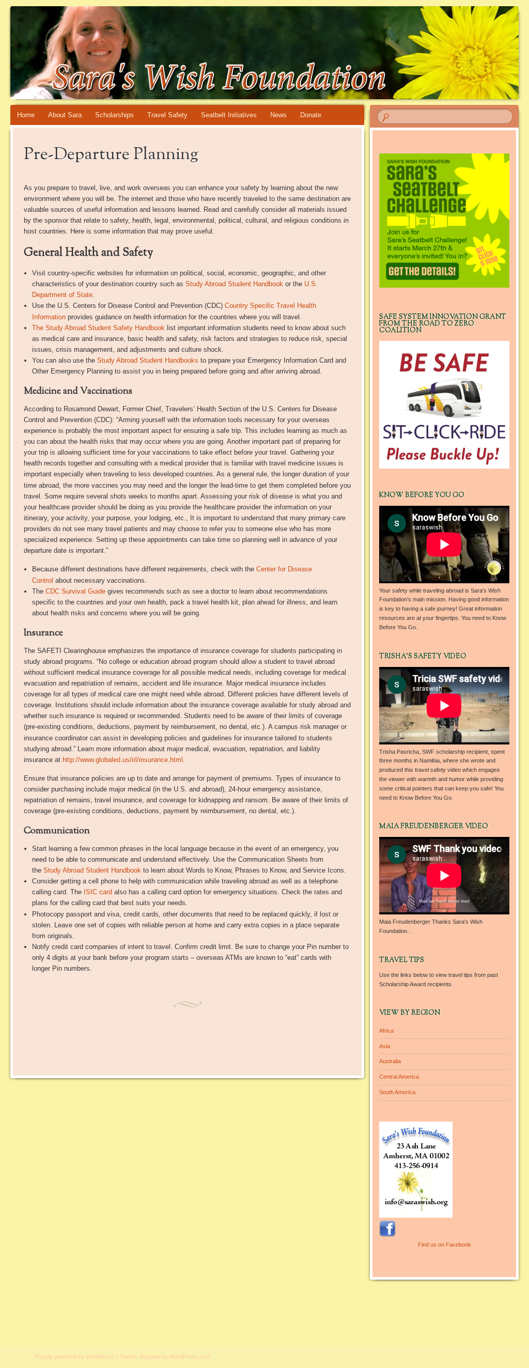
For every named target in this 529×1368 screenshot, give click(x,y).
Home (26, 115)
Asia (384, 1046)
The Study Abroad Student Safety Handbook (98, 328)
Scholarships (114, 115)
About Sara (65, 115)
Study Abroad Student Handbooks (147, 360)
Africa (386, 1031)
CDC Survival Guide (75, 591)
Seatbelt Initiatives (229, 115)
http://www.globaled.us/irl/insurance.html (123, 760)
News (278, 115)
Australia (390, 1061)
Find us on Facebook (444, 1244)
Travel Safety (167, 115)
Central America (399, 1077)
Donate (310, 115)
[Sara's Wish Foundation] (221, 52)
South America (397, 1092)
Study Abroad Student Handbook (234, 284)
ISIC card (98, 892)
